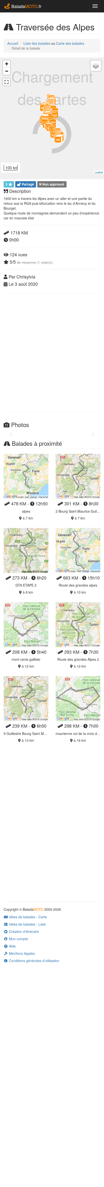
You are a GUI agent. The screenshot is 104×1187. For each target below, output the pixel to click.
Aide (12, 946)
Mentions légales (21, 953)
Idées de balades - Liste (27, 924)
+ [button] (6, 64)
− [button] (6, 71)
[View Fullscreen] (6, 82)
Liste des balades (36, 43)
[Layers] (95, 65)
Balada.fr (25, 6)
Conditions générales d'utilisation (33, 960)
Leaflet (99, 172)
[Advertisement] (52, 353)
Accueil (12, 43)
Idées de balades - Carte (27, 916)
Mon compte (18, 938)
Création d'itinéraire (23, 931)
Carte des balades (70, 43)
